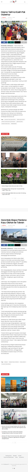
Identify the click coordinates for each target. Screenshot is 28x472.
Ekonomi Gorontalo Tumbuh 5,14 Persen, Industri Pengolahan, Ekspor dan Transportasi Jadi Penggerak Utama (13, 387)
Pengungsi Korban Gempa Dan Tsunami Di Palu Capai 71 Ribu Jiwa (13, 189)
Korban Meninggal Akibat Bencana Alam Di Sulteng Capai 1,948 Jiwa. (14, 193)
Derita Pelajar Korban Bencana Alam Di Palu (12, 186)
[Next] (15, 198)
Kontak (19, 455)
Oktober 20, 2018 (6, 182)
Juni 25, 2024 (5, 406)
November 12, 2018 (6, 166)
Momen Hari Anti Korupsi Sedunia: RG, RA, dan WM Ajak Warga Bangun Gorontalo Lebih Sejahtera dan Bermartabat (14, 428)
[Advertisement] (14, 6)
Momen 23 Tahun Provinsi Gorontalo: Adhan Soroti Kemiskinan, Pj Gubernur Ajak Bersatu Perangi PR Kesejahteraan (14, 437)
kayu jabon (23, 362)
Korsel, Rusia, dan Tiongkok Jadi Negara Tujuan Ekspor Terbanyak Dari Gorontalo (14, 420)
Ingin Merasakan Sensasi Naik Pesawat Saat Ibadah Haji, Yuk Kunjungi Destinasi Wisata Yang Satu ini (14, 146)
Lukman (4, 17)
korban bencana (6, 123)
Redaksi (15, 455)
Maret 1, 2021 (5, 149)
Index (16, 457)
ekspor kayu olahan (14, 362)
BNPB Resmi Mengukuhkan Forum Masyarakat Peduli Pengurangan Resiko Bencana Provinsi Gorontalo (14, 163)
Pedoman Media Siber (9, 457)
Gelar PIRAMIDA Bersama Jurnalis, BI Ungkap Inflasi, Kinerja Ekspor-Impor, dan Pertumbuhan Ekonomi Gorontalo (13, 403)
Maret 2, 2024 (5, 422)
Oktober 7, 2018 (11, 17)
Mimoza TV (6, 464)
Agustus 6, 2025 (6, 390)
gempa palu (20, 121)
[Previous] (13, 198)
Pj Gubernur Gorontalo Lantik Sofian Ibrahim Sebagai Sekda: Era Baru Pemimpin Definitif (12, 432)
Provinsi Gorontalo (6, 364)
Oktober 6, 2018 (11, 225)
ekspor (6, 362)
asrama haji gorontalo (9, 119)
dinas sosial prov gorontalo (8, 121)
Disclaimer (21, 457)
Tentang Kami (8, 455)
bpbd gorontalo (21, 119)
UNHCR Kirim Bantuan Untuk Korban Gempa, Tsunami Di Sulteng (13, 179)
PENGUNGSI (13, 123)
